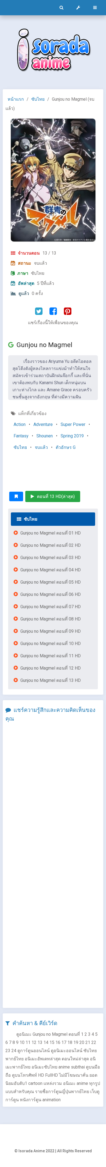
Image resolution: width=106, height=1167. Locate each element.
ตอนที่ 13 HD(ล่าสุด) (56, 496)
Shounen (44, 435)
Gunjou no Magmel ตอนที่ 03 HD (50, 557)
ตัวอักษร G (66, 447)
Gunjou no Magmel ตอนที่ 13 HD (50, 680)
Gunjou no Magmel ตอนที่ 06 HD (50, 594)
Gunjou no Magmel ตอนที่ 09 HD (50, 631)
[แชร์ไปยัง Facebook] (53, 311)
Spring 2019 (72, 435)
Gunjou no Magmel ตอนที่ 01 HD (50, 533)
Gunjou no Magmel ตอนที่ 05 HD (50, 582)
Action (20, 424)
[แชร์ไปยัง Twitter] (38, 311)
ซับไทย (38, 99)
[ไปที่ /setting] (78, 7)
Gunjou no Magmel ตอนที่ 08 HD (50, 619)
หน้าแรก (16, 99)
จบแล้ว (41, 447)
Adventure (43, 424)
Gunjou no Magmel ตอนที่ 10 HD (50, 643)
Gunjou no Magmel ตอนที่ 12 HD (50, 668)
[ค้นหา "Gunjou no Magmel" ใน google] (12, 345)
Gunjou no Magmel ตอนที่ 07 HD (50, 606)
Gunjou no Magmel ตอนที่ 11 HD (50, 655)
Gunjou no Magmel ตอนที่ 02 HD (50, 545)
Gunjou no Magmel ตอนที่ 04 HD (50, 569)
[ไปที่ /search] (61, 7)
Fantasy (21, 435)
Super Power (73, 424)
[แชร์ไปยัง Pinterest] (67, 311)
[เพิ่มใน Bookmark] (16, 496)
